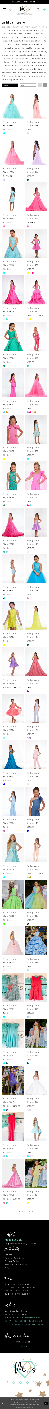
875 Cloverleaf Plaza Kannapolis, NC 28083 (25, 1318)
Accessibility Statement (16, 1264)
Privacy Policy (12, 1261)
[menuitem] (5, 9)
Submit (25, 1347)
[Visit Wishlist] (45, 9)
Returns (8, 1255)
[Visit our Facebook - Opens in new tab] (7, 1382)
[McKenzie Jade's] (24, 10)
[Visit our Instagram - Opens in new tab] (13, 1382)
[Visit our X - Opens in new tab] (34, 1382)
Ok (46, 1403)
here (31, 1407)
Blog (7, 1267)
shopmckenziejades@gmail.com (20, 1243)
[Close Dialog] (2, 1403)
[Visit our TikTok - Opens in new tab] (41, 1382)
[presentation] (13, 103)
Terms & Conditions (14, 1258)
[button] (5, 9)
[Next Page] (32, 1211)
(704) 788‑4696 (14, 1240)
